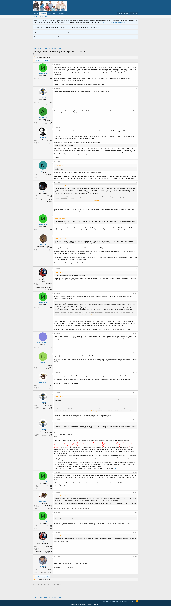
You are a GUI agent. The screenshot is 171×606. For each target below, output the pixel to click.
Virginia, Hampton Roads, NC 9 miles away (44, 200)
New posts (36, 16)
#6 (136, 182)
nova (42, 171)
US (51, 177)
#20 (136, 556)
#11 (136, 333)
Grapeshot (42, 382)
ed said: (57, 423)
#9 (136, 269)
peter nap (42, 244)
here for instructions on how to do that (109, 32)
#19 (136, 532)
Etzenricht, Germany (47, 104)
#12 (136, 353)
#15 (136, 420)
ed (43, 278)
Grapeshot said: (59, 516)
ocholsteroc (43, 192)
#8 (136, 235)
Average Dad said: (59, 165)
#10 (136, 293)
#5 (136, 161)
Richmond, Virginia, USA (46, 572)
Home (36, 13)
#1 (136, 64)
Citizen (42, 362)
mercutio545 (37, 54)
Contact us (106, 601)
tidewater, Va (48, 124)
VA (51, 80)
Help (129, 601)
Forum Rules (49, 37)
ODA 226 (43, 97)
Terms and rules (114, 601)
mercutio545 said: (59, 186)
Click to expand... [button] (95, 200)
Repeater (43, 566)
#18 (136, 512)
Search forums (44, 16)
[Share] (134, 64)
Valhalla (50, 143)
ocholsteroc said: (59, 218)
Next (46, 60)
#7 (136, 215)
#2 (136, 88)
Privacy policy (123, 601)
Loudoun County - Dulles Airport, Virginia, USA (44, 288)
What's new (51, 13)
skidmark (43, 137)
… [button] (40, 60)
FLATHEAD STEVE (42, 342)
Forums (43, 13)
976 (115, 468)
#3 (136, 108)
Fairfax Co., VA (48, 369)
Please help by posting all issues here (114, 22)
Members (62, 13)
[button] (57, 13)
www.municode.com (66, 131)
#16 (136, 472)
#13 (136, 373)
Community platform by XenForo (85, 604)
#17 (136, 492)
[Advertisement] (65, 44)
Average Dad (42, 117)
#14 (136, 392)
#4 (136, 128)
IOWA (50, 349)
